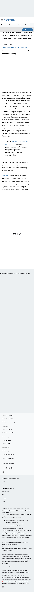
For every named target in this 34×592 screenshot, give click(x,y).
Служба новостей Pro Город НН (15, 47)
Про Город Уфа (6, 443)
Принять (27, 30)
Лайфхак (20, 25)
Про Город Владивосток (8, 454)
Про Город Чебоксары (7, 418)
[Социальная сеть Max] (3, 472)
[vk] (14, 234)
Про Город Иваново (7, 429)
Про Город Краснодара (8, 458)
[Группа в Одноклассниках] (6, 468)
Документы (4, 25)
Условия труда (5, 491)
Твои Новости (5, 447)
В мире (27, 25)
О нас (3, 481)
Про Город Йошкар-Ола (8, 432)
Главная (4, 501)
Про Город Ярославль (7, 451)
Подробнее (5, 563)
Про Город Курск (6, 437)
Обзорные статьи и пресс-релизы (10, 478)
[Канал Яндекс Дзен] (11, 468)
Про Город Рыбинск (7, 440)
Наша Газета (5, 426)
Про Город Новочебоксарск (9, 422)
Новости (4, 498)
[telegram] (20, 234)
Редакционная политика (8, 488)
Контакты (4, 485)
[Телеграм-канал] (9, 468)
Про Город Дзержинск (7, 415)
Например (6, 176)
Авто (3, 494)
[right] (32, 25)
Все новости (12, 25)
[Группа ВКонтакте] (3, 468)
